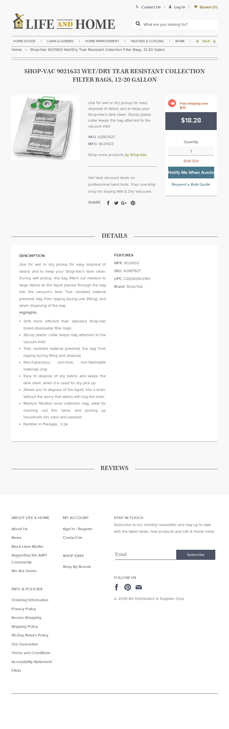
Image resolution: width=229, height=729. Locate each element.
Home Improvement (102, 41)
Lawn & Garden (60, 41)
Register (85, 529)
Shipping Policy (24, 626)
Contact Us (72, 537)
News (16, 537)
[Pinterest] (128, 587)
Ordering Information (29, 600)
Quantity (191, 142)
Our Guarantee (24, 644)
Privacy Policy (23, 609)
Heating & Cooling (147, 41)
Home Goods (24, 41)
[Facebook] (117, 587)
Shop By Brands (77, 566)
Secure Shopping (26, 617)
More (180, 41)
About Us (19, 529)
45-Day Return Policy (29, 635)
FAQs (16, 670)
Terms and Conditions (30, 652)
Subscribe (195, 554)
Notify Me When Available (191, 172)
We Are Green (24, 571)
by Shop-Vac (136, 154)
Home (16, 49)
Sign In (69, 529)
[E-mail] (139, 587)
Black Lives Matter (27, 546)
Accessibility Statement (31, 661)
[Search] (138, 24)
